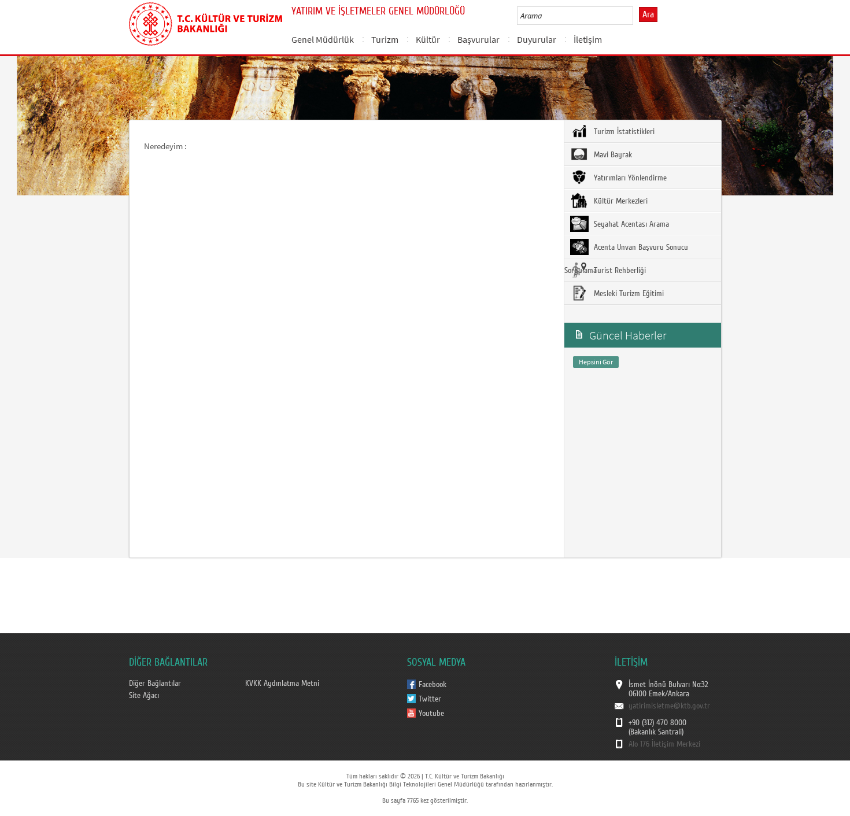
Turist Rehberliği (619, 270)
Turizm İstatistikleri (623, 131)
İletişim (588, 39)
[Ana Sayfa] (205, 22)
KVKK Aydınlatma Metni (282, 683)
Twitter (430, 699)
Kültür (428, 39)
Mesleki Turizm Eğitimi (628, 293)
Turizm (384, 39)
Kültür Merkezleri (620, 201)
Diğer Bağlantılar (155, 683)
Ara (648, 14)
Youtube (431, 713)
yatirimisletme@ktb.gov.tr (669, 706)
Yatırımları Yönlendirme (629, 178)
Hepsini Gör (596, 361)
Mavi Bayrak (612, 155)
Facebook (432, 684)
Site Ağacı (144, 695)
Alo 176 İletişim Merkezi (664, 744)
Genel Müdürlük (322, 39)
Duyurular (536, 39)
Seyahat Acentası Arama (630, 224)
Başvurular (478, 39)
